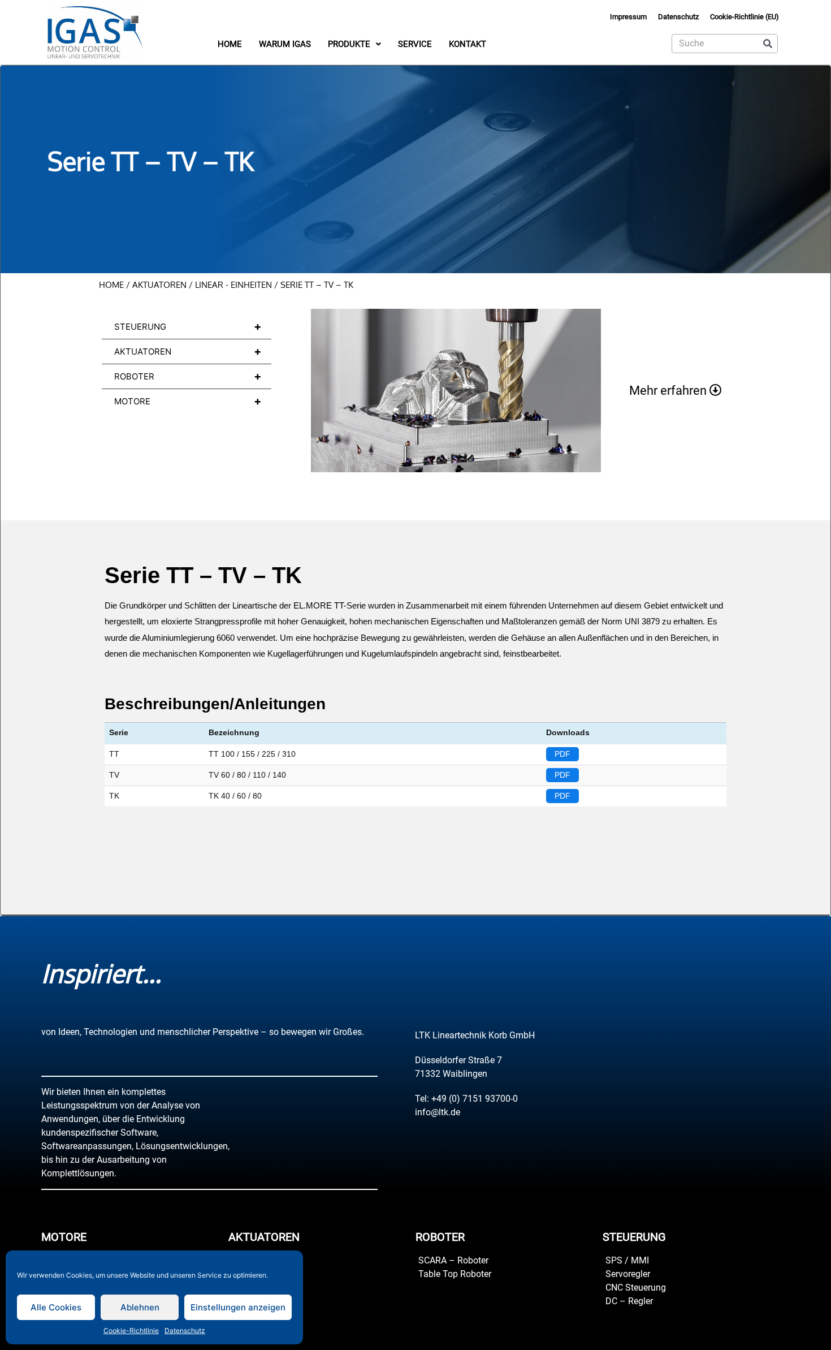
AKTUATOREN (159, 284)
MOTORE (188, 401)
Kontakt (467, 44)
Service (415, 44)
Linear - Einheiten (233, 284)
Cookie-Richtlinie (131, 1330)
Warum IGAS (285, 44)
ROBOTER (188, 376)
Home (230, 44)
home (111, 284)
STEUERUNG (188, 326)
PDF (562, 754)
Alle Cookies (56, 1307)
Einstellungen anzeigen (238, 1307)
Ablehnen (139, 1307)
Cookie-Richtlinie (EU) (744, 16)
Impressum (628, 16)
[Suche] (767, 43)
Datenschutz (185, 1330)
